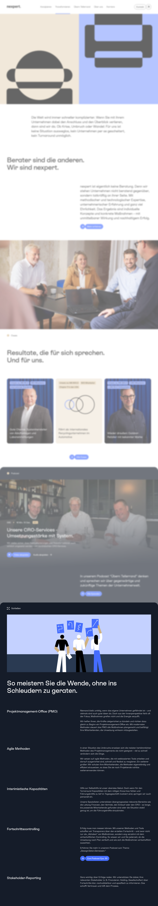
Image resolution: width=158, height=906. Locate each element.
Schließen (16, 608)
